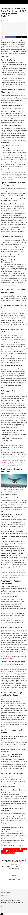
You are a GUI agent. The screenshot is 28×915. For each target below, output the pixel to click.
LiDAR (9, 567)
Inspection (23, 848)
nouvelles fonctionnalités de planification (10, 233)
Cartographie (4, 852)
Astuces (12, 848)
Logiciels (4, 850)
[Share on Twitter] (21, 37)
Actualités (7, 6)
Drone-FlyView (6, 895)
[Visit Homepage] (14, 2)
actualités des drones (8, 658)
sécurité (4, 462)
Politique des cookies (18, 902)
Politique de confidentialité (7, 902)
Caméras (18, 848)
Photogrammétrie (11, 850)
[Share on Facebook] (10, 37)
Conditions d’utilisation (6, 900)
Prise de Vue (19, 850)
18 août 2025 (5, 20)
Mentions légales (16, 900)
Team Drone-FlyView (16, 18)
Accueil (2, 6)
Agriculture (6, 848)
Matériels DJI (12, 852)
